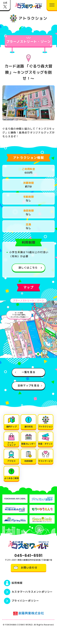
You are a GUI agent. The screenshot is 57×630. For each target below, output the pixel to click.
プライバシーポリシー (25, 600)
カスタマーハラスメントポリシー (32, 592)
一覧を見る (28, 372)
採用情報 (17, 583)
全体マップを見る (28, 385)
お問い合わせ (29, 567)
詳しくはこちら (28, 267)
